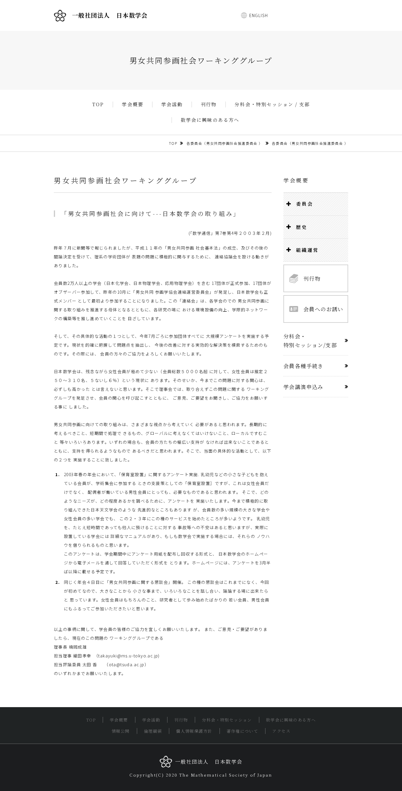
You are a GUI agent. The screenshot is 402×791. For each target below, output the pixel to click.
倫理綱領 (153, 731)
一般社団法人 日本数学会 (110, 15)
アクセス (281, 731)
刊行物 (209, 104)
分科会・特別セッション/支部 (310, 340)
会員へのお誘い (323, 309)
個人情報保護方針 (194, 731)
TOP (98, 104)
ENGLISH (258, 15)
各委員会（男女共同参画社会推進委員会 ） (225, 143)
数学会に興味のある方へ (210, 120)
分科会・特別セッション (227, 720)
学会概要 (132, 104)
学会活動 (172, 104)
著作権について (242, 731)
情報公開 (121, 731)
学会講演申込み (303, 386)
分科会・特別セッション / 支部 (272, 104)
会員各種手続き (303, 366)
